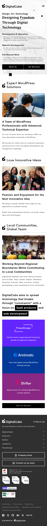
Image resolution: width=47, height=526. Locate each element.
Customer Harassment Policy (11, 510)
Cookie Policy (29, 504)
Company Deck (25, 455)
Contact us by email (25, 463)
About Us (13, 67)
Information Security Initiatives (31, 507)
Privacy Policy (17, 504)
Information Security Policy (10, 507)
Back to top (40, 422)
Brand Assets (6, 504)
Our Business (34, 67)
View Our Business (23, 405)
